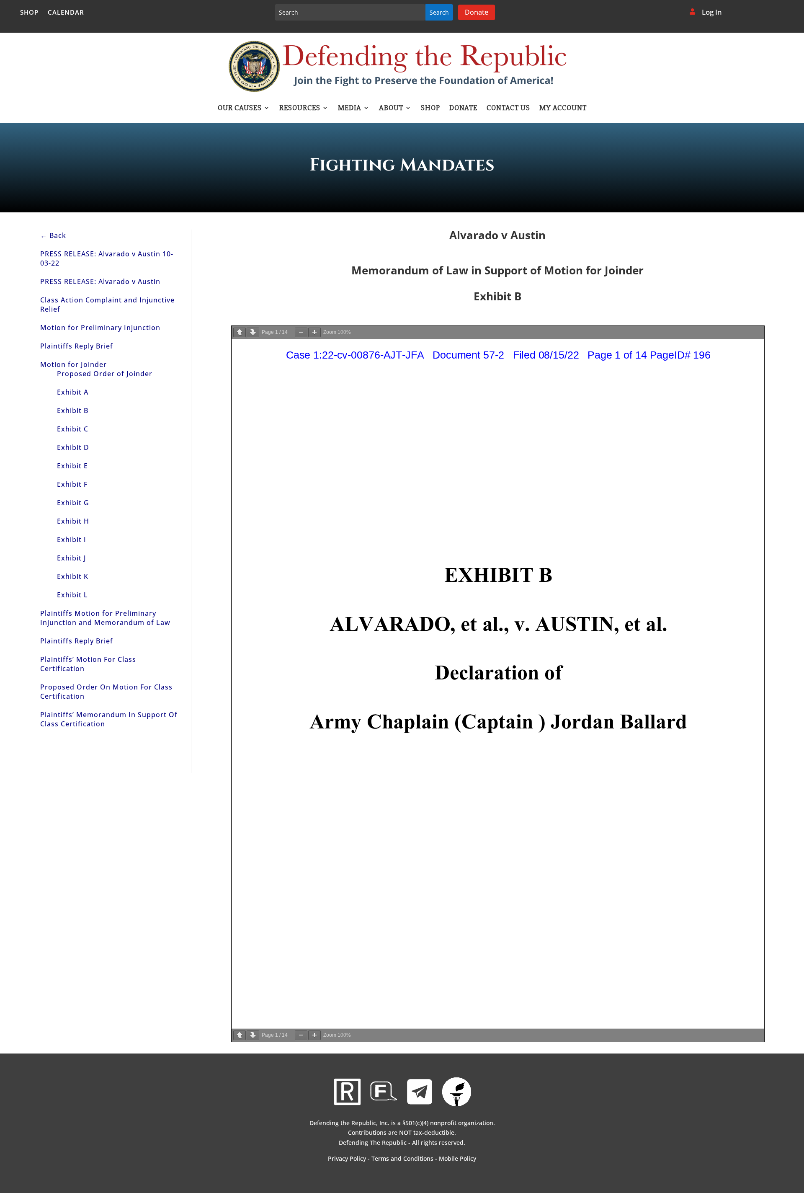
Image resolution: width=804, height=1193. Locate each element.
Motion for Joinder (73, 364)
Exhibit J (71, 558)
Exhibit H (73, 521)
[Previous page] (239, 332)
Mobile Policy (457, 1158)
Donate (476, 12)
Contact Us (508, 108)
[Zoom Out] (301, 332)
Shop (29, 12)
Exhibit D (73, 447)
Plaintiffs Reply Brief (76, 346)
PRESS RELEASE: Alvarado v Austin (100, 281)
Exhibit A (72, 392)
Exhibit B (72, 410)
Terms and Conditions (402, 1158)
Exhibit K (72, 576)
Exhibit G (73, 502)
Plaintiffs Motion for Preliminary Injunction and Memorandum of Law (105, 618)
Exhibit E (72, 465)
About (391, 108)
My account (563, 108)
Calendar (66, 12)
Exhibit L (72, 594)
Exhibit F (72, 484)
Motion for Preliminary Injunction (100, 327)
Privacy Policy (347, 1158)
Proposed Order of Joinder (104, 373)
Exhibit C (72, 429)
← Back (53, 235)
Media (349, 108)
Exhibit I (71, 539)
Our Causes (240, 108)
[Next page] (253, 332)
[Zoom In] (314, 332)
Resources (299, 108)
